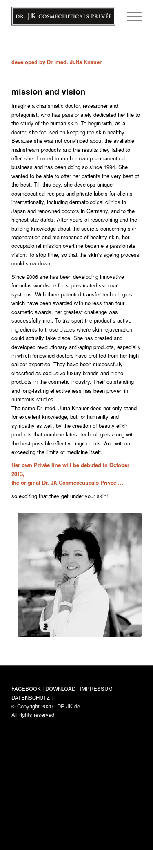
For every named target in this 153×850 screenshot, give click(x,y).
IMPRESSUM (96, 688)
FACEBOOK (26, 688)
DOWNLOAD (60, 688)
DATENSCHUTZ (30, 697)
